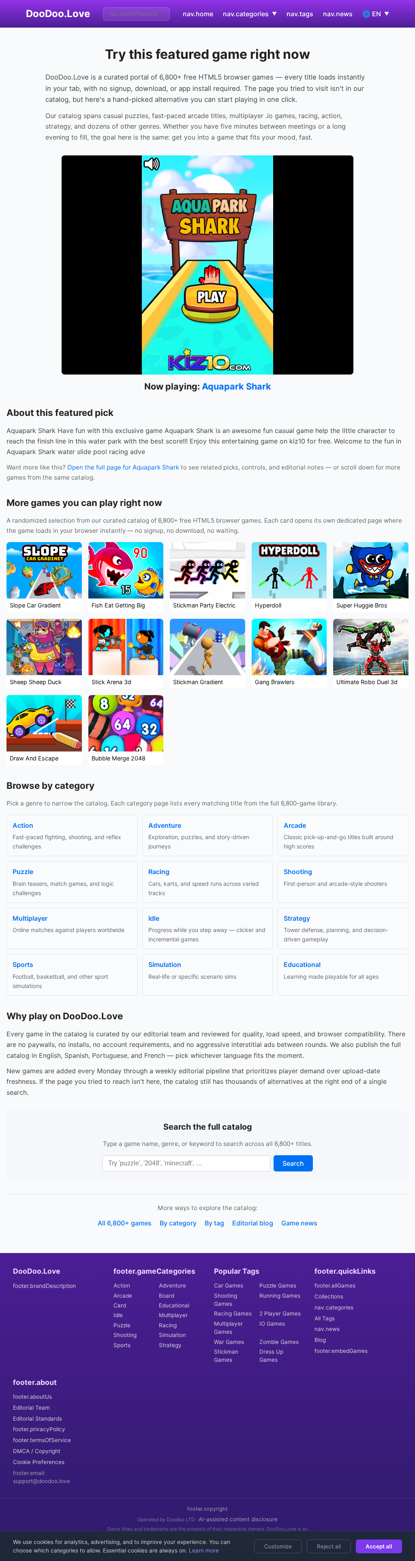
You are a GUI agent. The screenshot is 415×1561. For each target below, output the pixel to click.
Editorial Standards (37, 1418)
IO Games (272, 1323)
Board (166, 1295)
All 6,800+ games (125, 1223)
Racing (168, 1325)
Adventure (172, 1285)
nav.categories (333, 1307)
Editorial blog (252, 1223)
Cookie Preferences (38, 1462)
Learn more (203, 1550)
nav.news (338, 14)
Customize (278, 1546)
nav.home (198, 14)
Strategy (170, 1345)
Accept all (379, 1546)
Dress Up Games (271, 1355)
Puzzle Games (277, 1285)
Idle (118, 1315)
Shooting (125, 1335)
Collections (328, 1296)
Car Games (228, 1285)
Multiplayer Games (228, 1327)
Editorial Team (31, 1407)
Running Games (279, 1295)
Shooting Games (225, 1299)
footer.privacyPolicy (39, 1429)
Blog (320, 1340)
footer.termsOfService (42, 1440)
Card (119, 1305)
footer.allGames (334, 1285)
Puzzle (121, 1325)
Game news (299, 1223)
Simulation (172, 1335)
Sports (121, 1345)
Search (293, 1163)
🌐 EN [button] (375, 14)
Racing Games (233, 1313)
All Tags (324, 1318)
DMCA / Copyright (36, 1451)
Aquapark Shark (236, 386)
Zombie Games (279, 1342)
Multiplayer (173, 1315)
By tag (214, 1223)
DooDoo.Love (58, 13)
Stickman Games (226, 1355)
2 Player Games (280, 1313)
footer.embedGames (341, 1351)
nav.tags (300, 14)
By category (178, 1223)
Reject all (329, 1546)
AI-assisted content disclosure (238, 1519)
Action (121, 1285)
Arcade (122, 1295)
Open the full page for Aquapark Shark (123, 467)
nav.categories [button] (250, 14)
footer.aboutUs (32, 1396)
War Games (229, 1342)
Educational (174, 1305)
